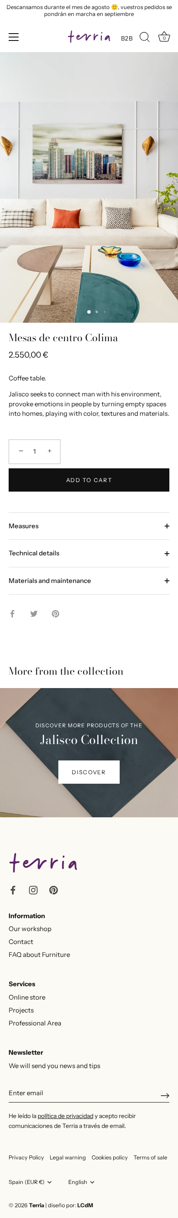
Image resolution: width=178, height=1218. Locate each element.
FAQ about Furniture (39, 954)
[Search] (144, 38)
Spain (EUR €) (26, 1182)
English (77, 1182)
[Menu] (13, 37)
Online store (27, 997)
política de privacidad (65, 1116)
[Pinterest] (53, 889)
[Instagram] (33, 889)
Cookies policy (110, 1157)
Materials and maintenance (50, 580)
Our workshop (30, 929)
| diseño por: (69, 1205)
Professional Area (35, 1023)
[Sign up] (165, 1095)
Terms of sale (150, 1157)
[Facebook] (13, 889)
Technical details (34, 553)
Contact (21, 942)
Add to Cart (89, 480)
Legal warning (68, 1157)
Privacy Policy (26, 1157)
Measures (23, 526)
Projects (21, 1010)
